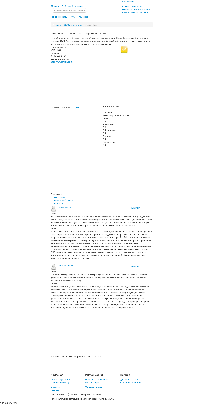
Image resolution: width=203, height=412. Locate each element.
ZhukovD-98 (65, 207)
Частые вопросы (93, 382)
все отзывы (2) (61, 196)
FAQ (73, 16)
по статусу (59, 202)
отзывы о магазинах (132, 5)
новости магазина (61, 107)
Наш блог (55, 389)
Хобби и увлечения (73, 24)
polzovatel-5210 (66, 265)
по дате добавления (64, 199)
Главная (57, 24)
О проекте (55, 386)
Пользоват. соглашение (96, 379)
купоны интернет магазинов (136, 8)
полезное (83, 16)
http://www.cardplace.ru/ (62, 61)
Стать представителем (131, 382)
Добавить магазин (129, 379)
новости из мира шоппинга (135, 11)
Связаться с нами (94, 386)
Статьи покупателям (60, 379)
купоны (77, 107)
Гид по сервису (59, 16)
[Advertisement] (102, 84)
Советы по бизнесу (60, 382)
